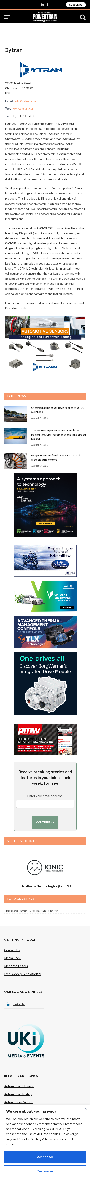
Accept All (45, 1157)
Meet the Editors (16, 966)
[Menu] (7, 17)
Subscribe (75, 4)
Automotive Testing (18, 1094)
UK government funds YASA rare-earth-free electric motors (56, 457)
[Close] (85, 1108)
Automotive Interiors (19, 1086)
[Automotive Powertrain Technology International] (45, 17)
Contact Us (12, 950)
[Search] (82, 17)
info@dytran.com (26, 101)
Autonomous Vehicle (18, 1102)
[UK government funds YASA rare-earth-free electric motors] (15, 461)
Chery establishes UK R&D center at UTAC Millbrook (57, 410)
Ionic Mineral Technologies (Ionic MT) (45, 886)
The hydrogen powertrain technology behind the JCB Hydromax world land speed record (58, 435)
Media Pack (12, 958)
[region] (45, 1143)
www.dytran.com (24, 108)
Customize (45, 1171)
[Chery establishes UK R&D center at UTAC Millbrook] (15, 414)
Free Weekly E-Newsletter (22, 974)
